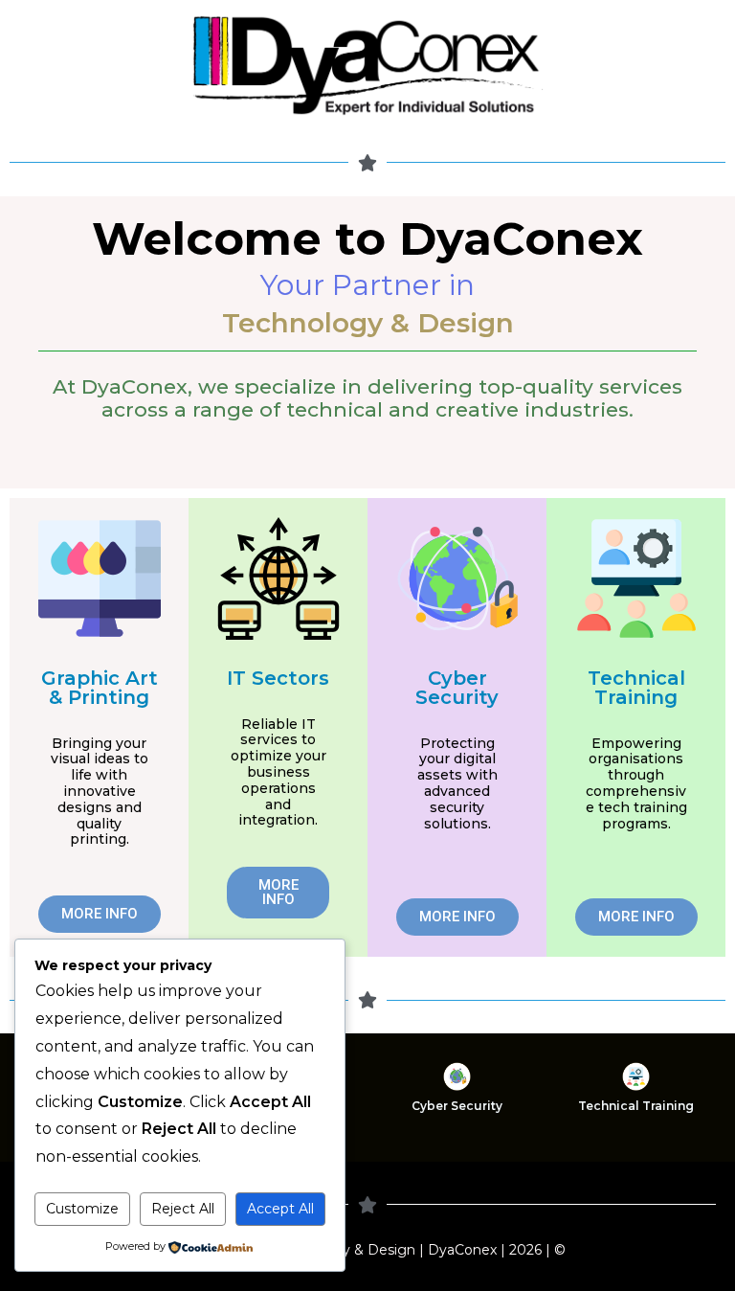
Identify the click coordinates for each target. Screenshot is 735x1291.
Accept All (280, 1208)
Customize (82, 1208)
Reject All (182, 1208)
